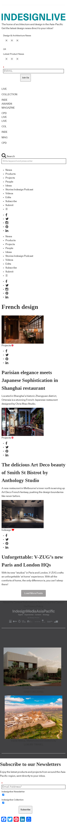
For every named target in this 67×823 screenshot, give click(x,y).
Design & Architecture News (17, 36)
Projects (10, 178)
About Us (8, 602)
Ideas (8, 185)
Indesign (6, 530)
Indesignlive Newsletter (13, 792)
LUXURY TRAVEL (33, 744)
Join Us (25, 78)
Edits (8, 197)
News (8, 170)
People (9, 181)
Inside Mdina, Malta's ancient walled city (33, 740)
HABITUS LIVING (33, 692)
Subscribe (11, 201)
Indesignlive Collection (13, 800)
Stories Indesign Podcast (19, 189)
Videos (9, 193)
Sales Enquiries (46, 602)
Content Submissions (25, 602)
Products (10, 174)
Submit (9, 205)
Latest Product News (13, 54)
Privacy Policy (35, 606)
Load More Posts (33, 593)
